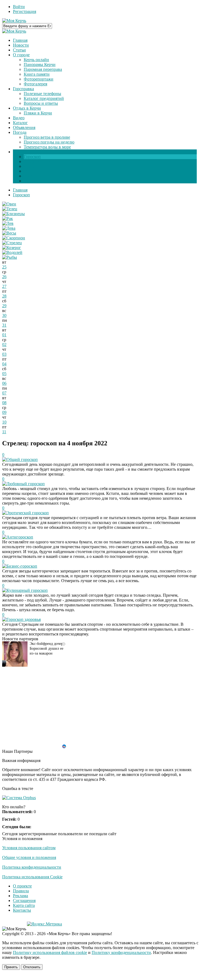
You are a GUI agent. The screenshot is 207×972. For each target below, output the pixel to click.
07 (4, 393)
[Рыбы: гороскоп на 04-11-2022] (9, 257)
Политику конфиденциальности (121, 952)
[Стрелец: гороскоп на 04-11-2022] (12, 242)
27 (4, 286)
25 (4, 267)
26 (4, 276)
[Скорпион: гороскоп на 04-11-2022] (13, 238)
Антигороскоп (19, 537)
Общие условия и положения (29, 857)
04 (4, 364)
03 (4, 354)
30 (4, 315)
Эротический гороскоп (27, 513)
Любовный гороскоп (25, 483)
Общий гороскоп (22, 459)
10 (4, 422)
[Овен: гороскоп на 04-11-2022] (9, 204)
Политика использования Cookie (32, 877)
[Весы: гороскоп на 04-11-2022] (9, 233)
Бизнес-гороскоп (21, 566)
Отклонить (31, 967)
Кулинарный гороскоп (27, 590)
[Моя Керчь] (14, 20)
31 (4, 325)
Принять (11, 967)
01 (4, 335)
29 (4, 305)
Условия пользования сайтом (29, 847)
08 (4, 402)
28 (4, 296)
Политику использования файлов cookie (50, 952)
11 (4, 431)
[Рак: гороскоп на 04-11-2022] (7, 218)
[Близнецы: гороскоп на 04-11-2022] (13, 213)
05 (4, 373)
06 (4, 383)
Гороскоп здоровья (23, 619)
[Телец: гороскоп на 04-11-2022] (9, 209)
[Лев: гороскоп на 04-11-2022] (7, 223)
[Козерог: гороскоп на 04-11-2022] (11, 247)
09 (4, 412)
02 (4, 344)
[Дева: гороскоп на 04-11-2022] (8, 228)
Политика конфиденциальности (31, 867)
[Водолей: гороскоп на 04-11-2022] (12, 252)
